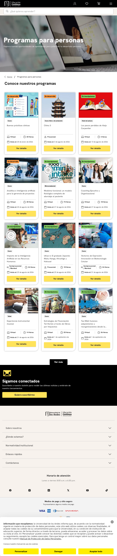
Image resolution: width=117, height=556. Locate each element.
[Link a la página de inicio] (10, 77)
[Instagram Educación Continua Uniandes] (29, 490)
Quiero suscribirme (24, 394)
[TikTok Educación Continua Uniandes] (107, 490)
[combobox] (58, 11)
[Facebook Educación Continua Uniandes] (10, 490)
